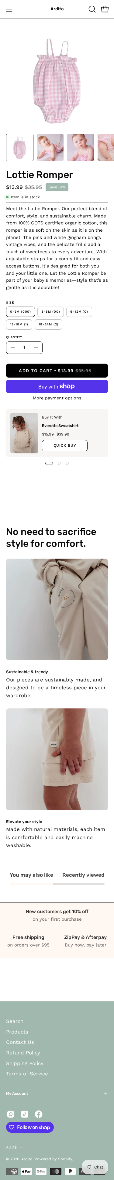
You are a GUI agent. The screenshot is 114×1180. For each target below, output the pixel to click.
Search (14, 1021)
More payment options (57, 397)
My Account (17, 1093)
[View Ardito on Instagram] (10, 1114)
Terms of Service (27, 1074)
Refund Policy (23, 1053)
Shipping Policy (24, 1063)
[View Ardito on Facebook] (38, 1114)
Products (17, 1032)
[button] (91, 9)
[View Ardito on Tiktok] (24, 1114)
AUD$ (11, 1147)
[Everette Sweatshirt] (24, 433)
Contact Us (20, 1042)
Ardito (57, 9)
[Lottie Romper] (19, 147)
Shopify (65, 1159)
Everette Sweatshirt (60, 425)
